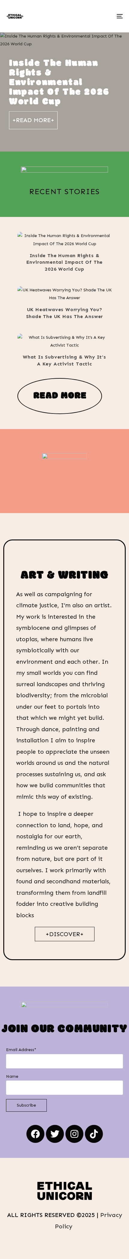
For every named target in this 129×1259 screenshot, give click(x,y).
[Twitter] (55, 1134)
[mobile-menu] (119, 16)
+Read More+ (33, 120)
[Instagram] (74, 1134)
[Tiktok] (94, 1134)
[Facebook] (35, 1134)
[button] (56, 241)
